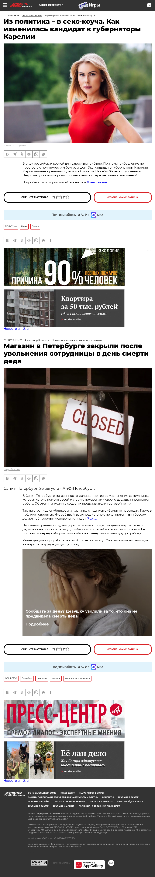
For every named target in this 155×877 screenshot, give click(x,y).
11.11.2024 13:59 (11, 15)
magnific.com (12, 469)
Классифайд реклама (130, 801)
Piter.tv (92, 518)
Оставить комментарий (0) (123, 197)
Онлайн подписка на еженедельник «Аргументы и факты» (63, 797)
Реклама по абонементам (69, 801)
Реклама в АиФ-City (101, 801)
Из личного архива (15, 145)
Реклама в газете (128, 797)
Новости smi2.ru (16, 328)
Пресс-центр (67, 793)
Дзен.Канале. (97, 182)
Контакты (108, 797)
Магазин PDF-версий (91, 793)
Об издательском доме (42, 793)
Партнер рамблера (61, 863)
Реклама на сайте (38, 801)
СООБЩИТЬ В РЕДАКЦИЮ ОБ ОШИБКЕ (99, 806)
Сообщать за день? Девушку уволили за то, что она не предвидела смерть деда (81, 613)
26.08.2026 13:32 (13, 340)
